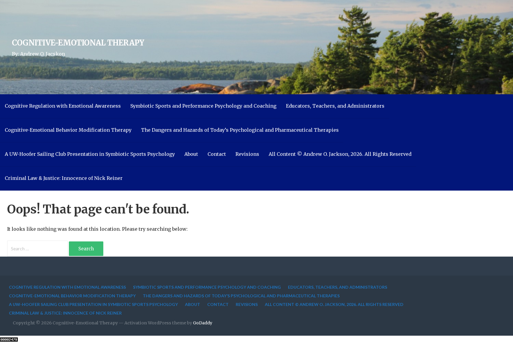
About (191, 154)
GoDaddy (202, 323)
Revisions (247, 154)
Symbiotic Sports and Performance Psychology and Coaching (203, 106)
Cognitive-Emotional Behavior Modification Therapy (68, 130)
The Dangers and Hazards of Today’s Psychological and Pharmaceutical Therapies (240, 130)
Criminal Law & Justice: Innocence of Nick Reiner (64, 178)
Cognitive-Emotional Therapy (78, 43)
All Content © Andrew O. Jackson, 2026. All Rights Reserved (340, 154)
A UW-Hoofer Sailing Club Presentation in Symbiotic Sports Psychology (90, 154)
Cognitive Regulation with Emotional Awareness (63, 106)
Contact (217, 154)
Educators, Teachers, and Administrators (335, 106)
